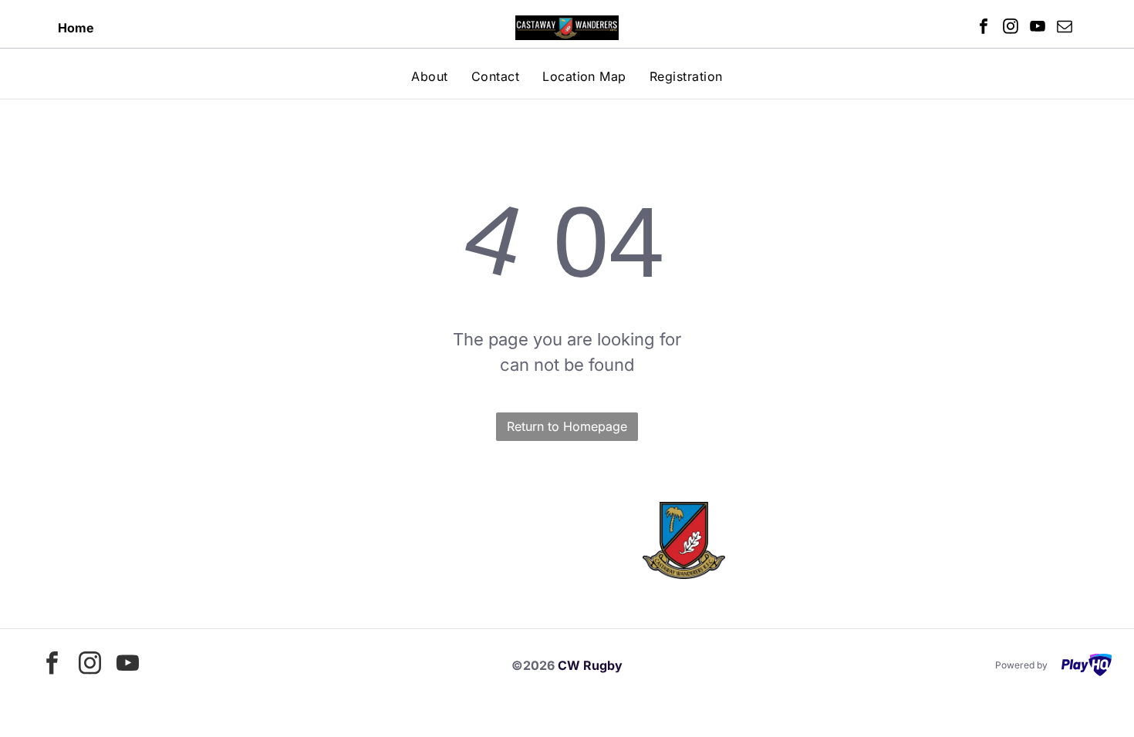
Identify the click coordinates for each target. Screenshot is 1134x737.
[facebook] (983, 28)
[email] (1064, 28)
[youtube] (1037, 28)
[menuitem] (429, 76)
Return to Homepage (567, 426)
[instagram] (1010, 28)
